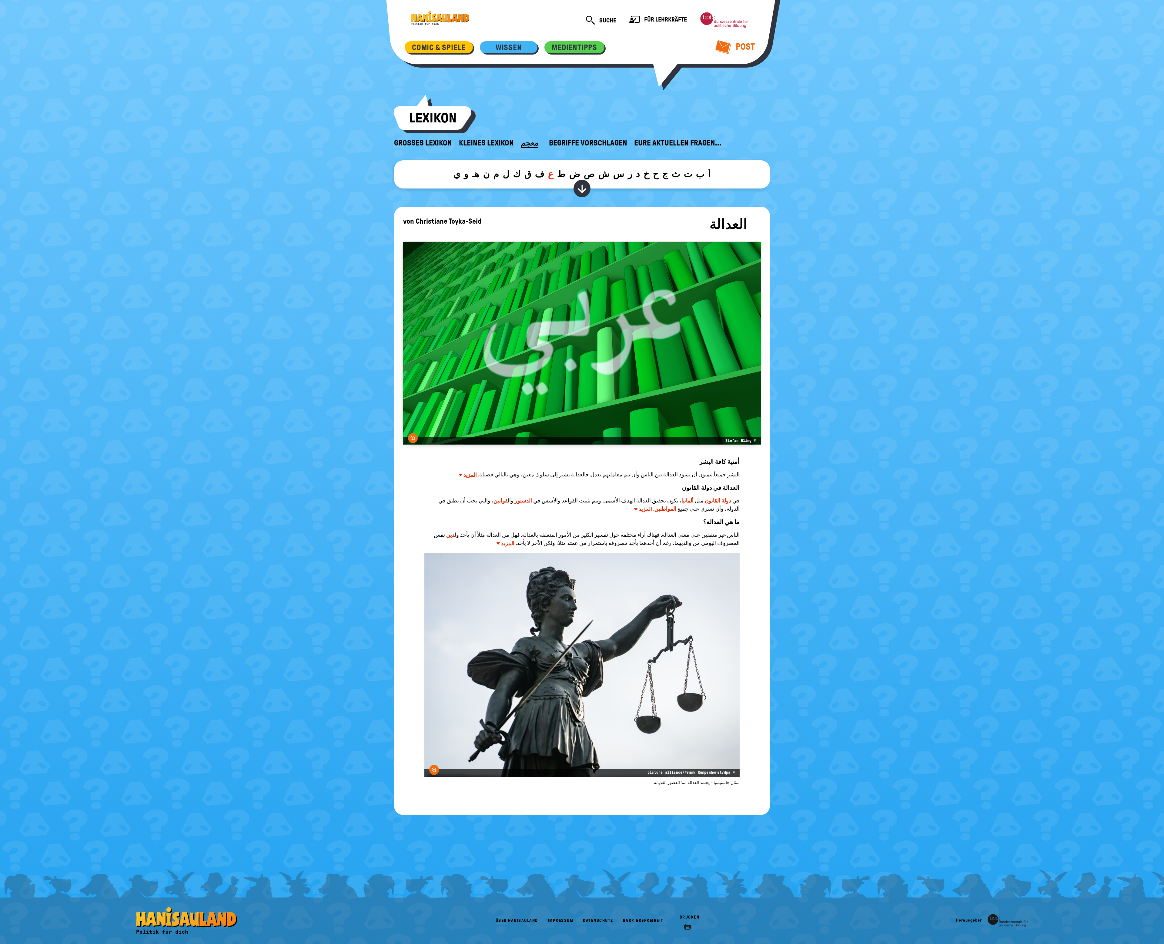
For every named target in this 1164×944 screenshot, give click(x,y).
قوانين (500, 501)
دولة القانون (718, 501)
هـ (476, 174)
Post (744, 47)
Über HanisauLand (517, 920)
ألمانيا (687, 501)
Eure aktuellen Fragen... (677, 143)
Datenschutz (598, 920)
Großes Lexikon (423, 143)
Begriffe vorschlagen (588, 143)
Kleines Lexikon (486, 143)
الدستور (523, 501)
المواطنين (665, 509)
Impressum (561, 920)
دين (450, 535)
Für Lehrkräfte (665, 19)
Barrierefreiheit (643, 920)
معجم (529, 143)
